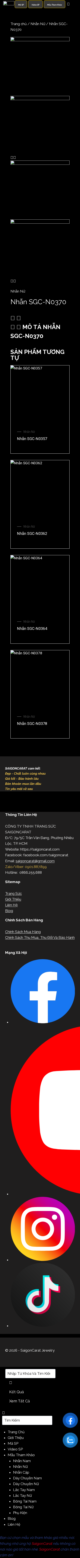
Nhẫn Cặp (21, 1472)
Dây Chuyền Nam (27, 1478)
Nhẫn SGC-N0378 (32, 723)
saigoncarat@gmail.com (35, 861)
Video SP (15, 1449)
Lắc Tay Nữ (22, 1495)
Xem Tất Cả (19, 1401)
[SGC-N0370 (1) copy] (40, 125)
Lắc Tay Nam (24, 1490)
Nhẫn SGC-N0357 (32, 438)
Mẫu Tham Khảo (21, 1455)
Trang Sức (13, 893)
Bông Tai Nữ (23, 1507)
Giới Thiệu (13, 899)
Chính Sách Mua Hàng (23, 932)
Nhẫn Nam (22, 1461)
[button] (40, 318)
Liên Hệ (11, 905)
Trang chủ (18, 24)
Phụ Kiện (20, 1513)
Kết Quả (16, 1392)
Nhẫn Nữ (38, 24)
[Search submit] (10, 1382)
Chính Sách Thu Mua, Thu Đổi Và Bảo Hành (40, 937)
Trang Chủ (16, 1432)
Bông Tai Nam (24, 1501)
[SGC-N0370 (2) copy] (40, 66)
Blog (9, 911)
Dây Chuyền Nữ (26, 1484)
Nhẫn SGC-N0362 (32, 533)
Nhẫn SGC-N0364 (32, 628)
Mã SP (13, 1443)
